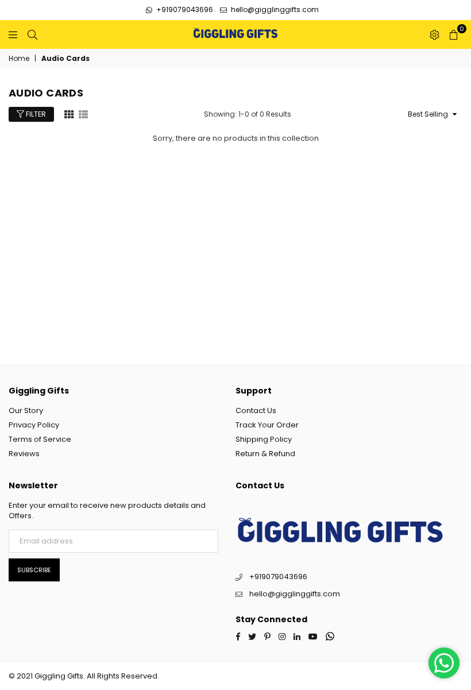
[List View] (83, 114)
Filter (35, 114)
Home (19, 58)
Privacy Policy (34, 424)
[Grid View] (69, 114)
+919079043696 (184, 9)
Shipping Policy (263, 439)
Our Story (26, 410)
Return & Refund (265, 453)
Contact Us (255, 410)
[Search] (32, 34)
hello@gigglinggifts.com (274, 9)
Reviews (24, 453)
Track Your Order (267, 424)
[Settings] (434, 34)
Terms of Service (40, 439)
